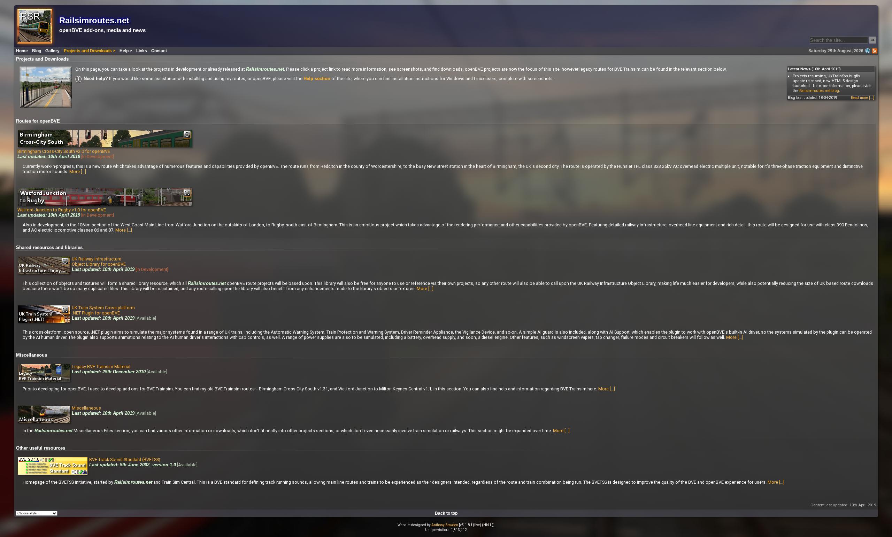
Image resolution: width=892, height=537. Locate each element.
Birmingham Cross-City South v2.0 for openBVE (63, 151)
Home (22, 50)
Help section (316, 78)
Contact (159, 50)
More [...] (77, 171)
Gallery (52, 50)
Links (141, 50)
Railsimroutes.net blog (819, 90)
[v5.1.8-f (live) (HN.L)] (476, 525)
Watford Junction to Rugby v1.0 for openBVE (61, 209)
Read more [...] (862, 98)
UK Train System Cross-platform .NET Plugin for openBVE (103, 310)
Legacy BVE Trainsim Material (101, 366)
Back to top (446, 513)
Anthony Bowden (444, 525)
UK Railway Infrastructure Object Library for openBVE (99, 261)
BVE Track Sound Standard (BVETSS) (124, 459)
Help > (126, 50)
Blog (36, 50)
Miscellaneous (86, 408)
